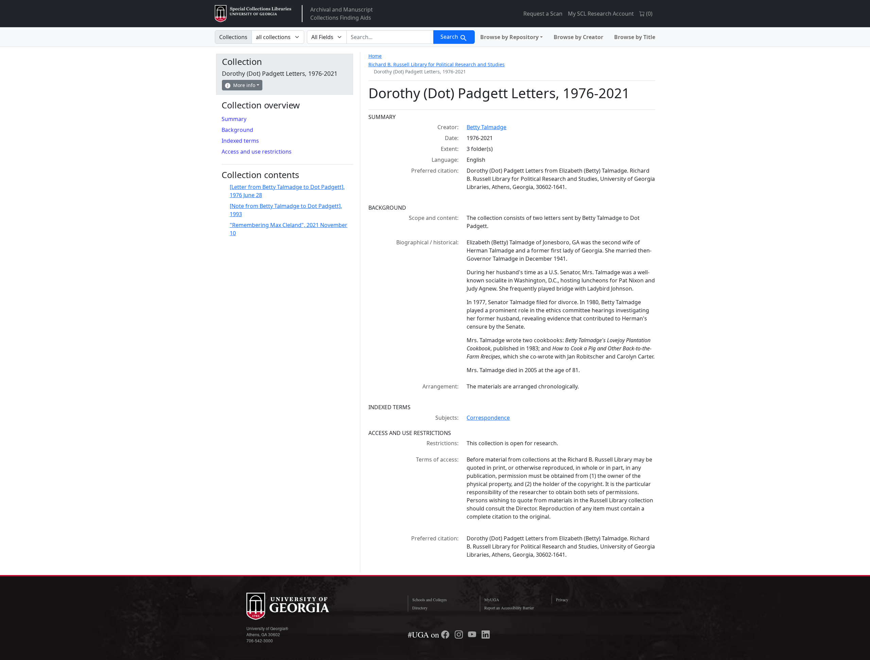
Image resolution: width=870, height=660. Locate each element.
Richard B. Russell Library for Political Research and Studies (436, 64)
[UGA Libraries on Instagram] (460, 634)
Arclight (253, 13)
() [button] (648, 13)
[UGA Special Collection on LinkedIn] (486, 634)
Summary (234, 119)
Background (237, 130)
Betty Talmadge (486, 127)
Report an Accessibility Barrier (509, 607)
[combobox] (390, 37)
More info (244, 85)
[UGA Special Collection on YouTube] (473, 634)
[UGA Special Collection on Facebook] (446, 634)
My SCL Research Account (601, 13)
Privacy (562, 599)
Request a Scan (542, 13)
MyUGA (491, 599)
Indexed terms (240, 140)
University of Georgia (297, 606)
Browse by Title (634, 37)
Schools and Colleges (429, 599)
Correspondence (488, 417)
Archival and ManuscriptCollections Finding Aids (341, 13)
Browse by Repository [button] (509, 37)
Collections (233, 37)
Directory (420, 607)
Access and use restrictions (257, 151)
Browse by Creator (578, 37)
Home (375, 56)
